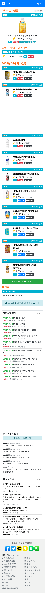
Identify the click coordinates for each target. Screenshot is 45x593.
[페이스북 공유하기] (7, 548)
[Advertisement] (22, 116)
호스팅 (29, 579)
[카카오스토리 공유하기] (25, 548)
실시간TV (30, 561)
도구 (28, 585)
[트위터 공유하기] (13, 548)
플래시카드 (9, 570)
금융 (28, 564)
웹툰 (6, 582)
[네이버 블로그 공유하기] (31, 548)
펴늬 (8, 3)
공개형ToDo (31, 567)
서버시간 (30, 582)
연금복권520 (10, 576)
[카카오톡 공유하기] (19, 548)
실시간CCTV (10, 564)
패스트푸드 (9, 579)
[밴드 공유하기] (37, 548)
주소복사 (39, 11)
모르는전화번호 (33, 570)
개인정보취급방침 (10, 588)
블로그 (7, 573)
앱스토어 (30, 573)
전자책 (29, 576)
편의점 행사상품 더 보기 (23, 281)
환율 (6, 585)
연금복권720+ (10, 561)
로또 (28, 558)
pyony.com (14, 555)
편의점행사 (9, 558)
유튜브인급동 (10, 567)
